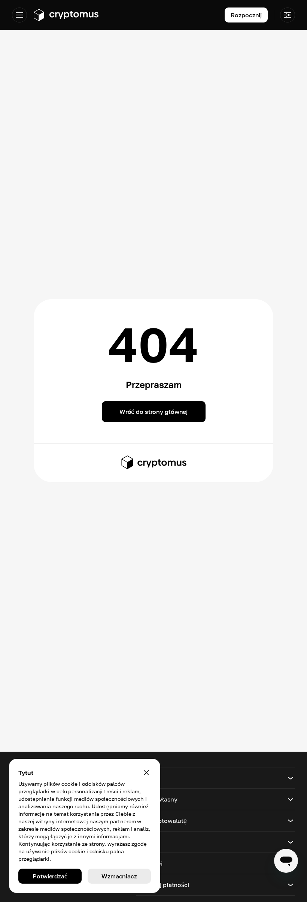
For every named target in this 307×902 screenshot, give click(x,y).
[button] (215, 777)
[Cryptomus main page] (153, 462)
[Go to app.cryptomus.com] (65, 15)
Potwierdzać (50, 876)
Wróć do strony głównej (153, 411)
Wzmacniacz (119, 876)
